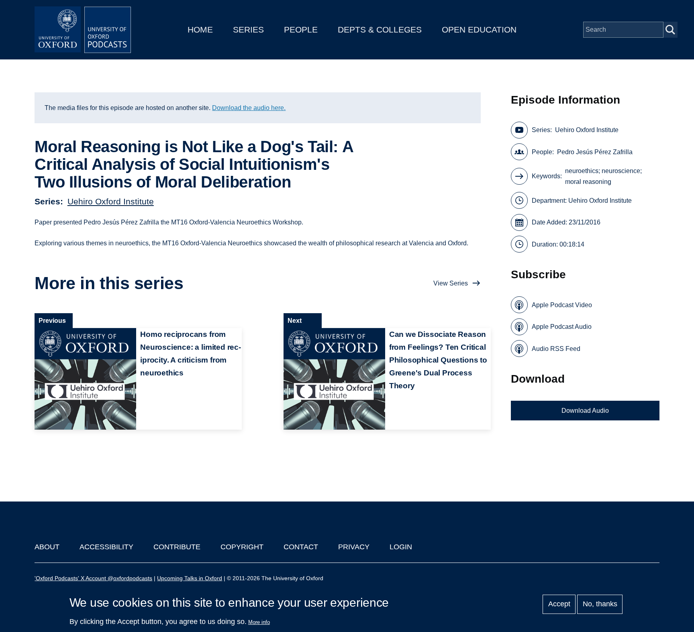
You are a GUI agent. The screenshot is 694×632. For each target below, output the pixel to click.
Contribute (176, 547)
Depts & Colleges (380, 29)
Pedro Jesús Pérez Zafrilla (595, 152)
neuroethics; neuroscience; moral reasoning (603, 176)
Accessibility (106, 547)
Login (401, 547)
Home (200, 29)
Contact (301, 547)
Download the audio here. (249, 107)
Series (248, 29)
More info (259, 622)
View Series (450, 283)
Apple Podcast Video (562, 305)
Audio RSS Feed (556, 348)
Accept (559, 604)
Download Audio (585, 410)
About (47, 547)
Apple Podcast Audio (562, 326)
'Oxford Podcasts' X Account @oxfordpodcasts (93, 578)
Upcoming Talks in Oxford (189, 578)
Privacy (353, 547)
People (301, 29)
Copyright (241, 547)
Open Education (479, 29)
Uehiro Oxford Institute (110, 201)
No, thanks (600, 604)
